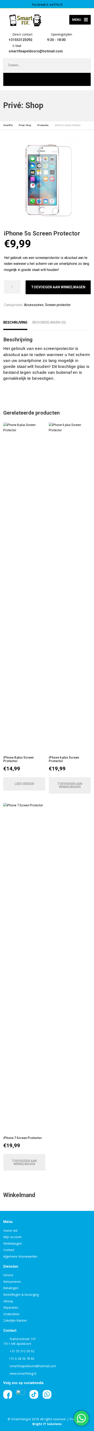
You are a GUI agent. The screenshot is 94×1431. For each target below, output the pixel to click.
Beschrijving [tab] (15, 322)
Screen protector (58, 305)
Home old (10, 1230)
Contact (8, 1250)
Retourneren (12, 1282)
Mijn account (12, 1237)
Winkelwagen (12, 1243)
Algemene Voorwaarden (20, 1256)
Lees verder (24, 784)
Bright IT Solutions (47, 1424)
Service (8, 1275)
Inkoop (8, 1301)
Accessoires (34, 305)
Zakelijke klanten (15, 1320)
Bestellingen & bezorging (21, 1294)
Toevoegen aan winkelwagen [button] (69, 785)
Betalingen (10, 1288)
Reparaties (10, 1307)
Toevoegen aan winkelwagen (58, 287)
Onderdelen (11, 1314)
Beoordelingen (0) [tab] (49, 322)
